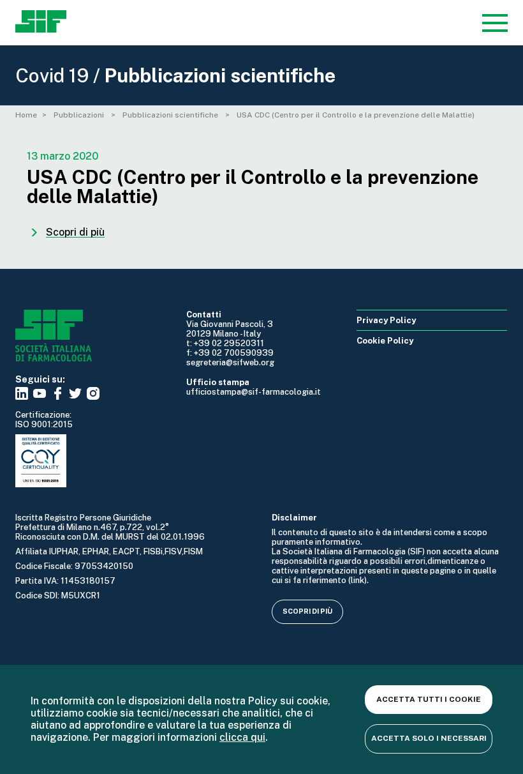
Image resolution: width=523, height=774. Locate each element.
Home (26, 114)
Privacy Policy (386, 320)
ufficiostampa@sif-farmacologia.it (253, 392)
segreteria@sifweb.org (230, 362)
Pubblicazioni (80, 114)
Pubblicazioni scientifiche (171, 114)
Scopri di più (307, 611)
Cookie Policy (385, 340)
